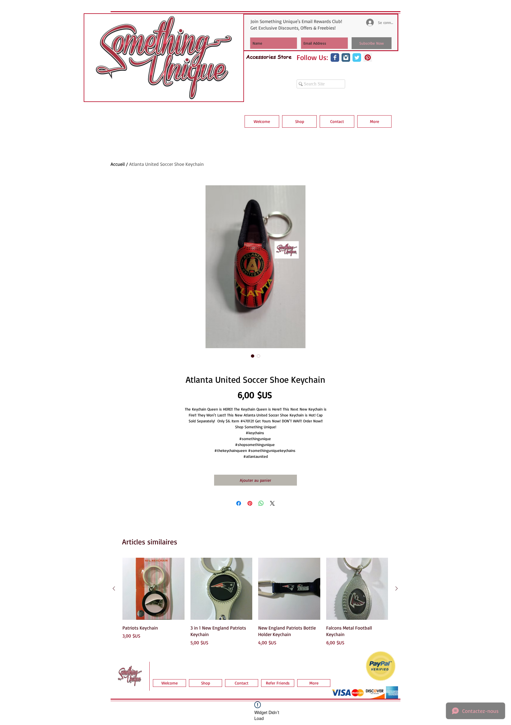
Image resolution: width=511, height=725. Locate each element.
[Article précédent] (113, 588)
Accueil (118, 164)
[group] (255, 601)
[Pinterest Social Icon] (367, 57)
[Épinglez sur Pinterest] (249, 503)
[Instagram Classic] (346, 57)
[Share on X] (272, 503)
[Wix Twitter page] (356, 57)
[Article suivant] (396, 588)
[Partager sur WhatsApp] (261, 503)
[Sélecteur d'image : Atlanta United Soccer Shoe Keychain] (253, 356)
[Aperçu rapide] (153, 589)
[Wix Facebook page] (335, 57)
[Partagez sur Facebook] (238, 503)
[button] (299, 121)
